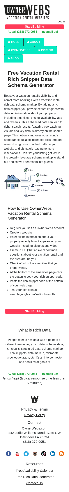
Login (61, 21)
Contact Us (34, 483)
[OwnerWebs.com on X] (26, 453)
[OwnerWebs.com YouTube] (17, 453)
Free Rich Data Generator (34, 477)
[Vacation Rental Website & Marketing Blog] (61, 453)
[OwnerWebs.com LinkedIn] (52, 453)
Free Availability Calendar (34, 471)
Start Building (34, 26)
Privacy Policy (34, 415)
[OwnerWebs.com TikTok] (43, 453)
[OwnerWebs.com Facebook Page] (8, 453)
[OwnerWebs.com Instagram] (34, 453)
